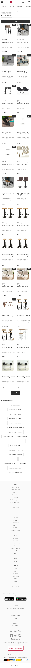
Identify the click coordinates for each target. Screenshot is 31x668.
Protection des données (10, 657)
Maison (28, 6)
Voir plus (15, 393)
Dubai (15, 561)
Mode (12, 6)
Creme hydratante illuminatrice (15, 450)
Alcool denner (23, 463)
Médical (15, 505)
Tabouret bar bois (15, 405)
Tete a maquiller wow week (15, 454)
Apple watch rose (15, 477)
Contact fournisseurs (15, 621)
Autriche (15, 551)
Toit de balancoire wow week (15, 472)
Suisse (15, 515)
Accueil (4, 6)
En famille (15, 538)
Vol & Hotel (15, 540)
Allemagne (15, 556)
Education (15, 497)
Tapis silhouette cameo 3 (10, 459)
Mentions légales (22, 657)
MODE (15, 571)
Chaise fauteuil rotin (8, 436)
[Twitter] (15, 636)
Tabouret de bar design (15, 409)
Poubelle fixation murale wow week (15, 441)
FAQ (15, 618)
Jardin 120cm (23, 459)
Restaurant (15, 492)
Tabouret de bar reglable (15, 414)
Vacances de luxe (15, 530)
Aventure (15, 533)
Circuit (15, 546)
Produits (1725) (6, 16)
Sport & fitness (15, 507)
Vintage (19, 6)
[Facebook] (11, 636)
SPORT (15, 579)
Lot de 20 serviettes (15, 445)
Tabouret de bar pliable (15, 418)
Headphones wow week (15, 468)
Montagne (15, 520)
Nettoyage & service (15, 495)
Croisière (15, 525)
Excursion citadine (15, 543)
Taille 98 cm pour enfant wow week (15, 427)
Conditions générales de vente (15, 655)
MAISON (15, 573)
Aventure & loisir (15, 489)
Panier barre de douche (9, 463)
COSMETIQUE (15, 576)
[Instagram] (19, 636)
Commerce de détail (15, 502)
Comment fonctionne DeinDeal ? (15, 608)
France (15, 553)
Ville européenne (15, 548)
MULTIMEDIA (15, 586)
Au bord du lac (15, 522)
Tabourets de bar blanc (15, 423)
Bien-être (15, 517)
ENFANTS (15, 581)
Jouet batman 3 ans (22, 436)
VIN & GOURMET (15, 584)
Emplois (15, 611)
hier (21, 644)
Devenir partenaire (15, 648)
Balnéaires (15, 528)
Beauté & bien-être (15, 487)
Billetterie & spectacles (15, 500)
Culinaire (15, 535)
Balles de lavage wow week (15, 432)
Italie (15, 558)
